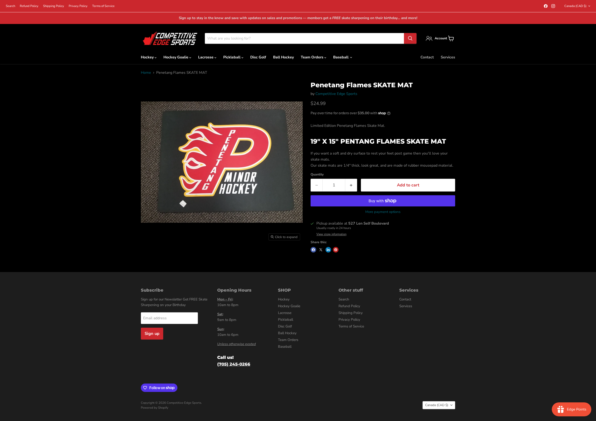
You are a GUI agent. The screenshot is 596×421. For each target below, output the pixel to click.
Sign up (152, 333)
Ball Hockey (283, 57)
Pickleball (232, 57)
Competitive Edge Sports (336, 93)
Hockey (148, 57)
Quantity (317, 174)
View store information (331, 234)
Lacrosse (206, 57)
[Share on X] (321, 250)
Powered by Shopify (154, 408)
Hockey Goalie (176, 57)
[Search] (410, 38)
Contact (427, 57)
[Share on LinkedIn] (328, 250)
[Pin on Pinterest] (336, 250)
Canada (575, 6)
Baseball (341, 57)
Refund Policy (29, 6)
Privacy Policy (78, 6)
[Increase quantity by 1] (351, 185)
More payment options (382, 212)
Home (146, 73)
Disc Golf (258, 57)
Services (448, 57)
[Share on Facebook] (313, 250)
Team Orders (312, 57)
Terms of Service (103, 6)
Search (10, 6)
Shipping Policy (53, 6)
